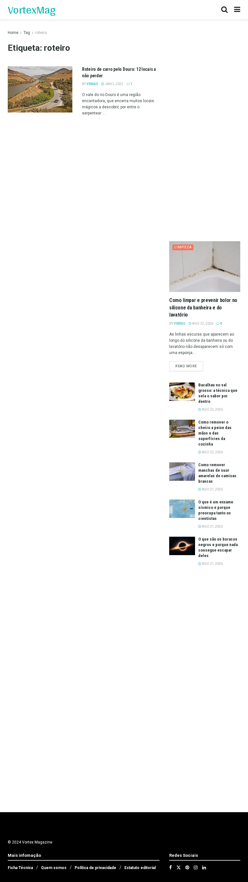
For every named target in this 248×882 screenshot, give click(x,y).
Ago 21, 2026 (212, 489)
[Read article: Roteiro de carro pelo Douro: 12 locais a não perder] (40, 89)
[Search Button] (224, 9)
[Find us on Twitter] (178, 867)
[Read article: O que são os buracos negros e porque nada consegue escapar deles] (182, 546)
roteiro (41, 32)
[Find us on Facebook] (170, 867)
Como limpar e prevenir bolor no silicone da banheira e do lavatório (203, 307)
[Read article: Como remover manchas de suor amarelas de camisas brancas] (182, 471)
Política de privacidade (95, 868)
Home (13, 32)
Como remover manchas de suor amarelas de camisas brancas (217, 473)
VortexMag (31, 9)
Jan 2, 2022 (113, 84)
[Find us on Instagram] (196, 867)
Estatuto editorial (140, 868)
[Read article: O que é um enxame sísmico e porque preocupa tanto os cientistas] (182, 509)
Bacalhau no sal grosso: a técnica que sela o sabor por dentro (217, 393)
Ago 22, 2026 (202, 323)
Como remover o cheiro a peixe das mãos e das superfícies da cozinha (215, 433)
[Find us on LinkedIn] (204, 867)
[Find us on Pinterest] (187, 867)
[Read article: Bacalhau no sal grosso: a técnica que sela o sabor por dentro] (182, 391)
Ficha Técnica (20, 868)
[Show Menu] (237, 9)
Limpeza (183, 247)
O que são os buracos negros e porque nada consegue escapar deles (218, 547)
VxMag (92, 84)
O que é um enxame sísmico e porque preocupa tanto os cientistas (215, 510)
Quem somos (54, 868)
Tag (27, 32)
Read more (189, 366)
